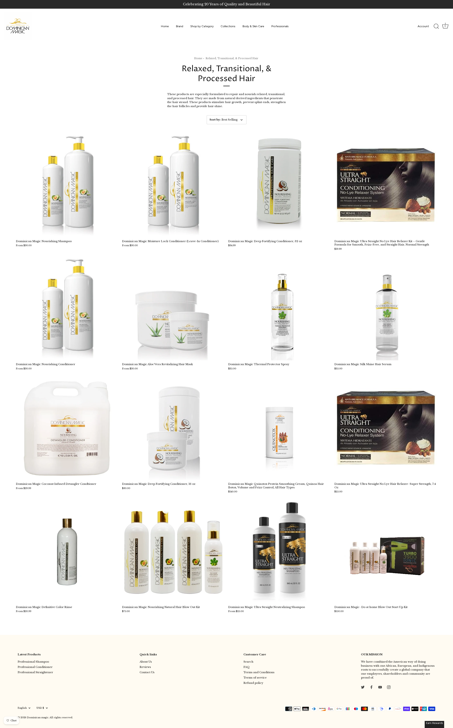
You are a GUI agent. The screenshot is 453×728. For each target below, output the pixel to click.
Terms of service (255, 677)
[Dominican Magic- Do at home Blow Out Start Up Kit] (385, 552)
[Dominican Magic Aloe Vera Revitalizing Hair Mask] (173, 309)
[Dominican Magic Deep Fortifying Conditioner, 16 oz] (173, 429)
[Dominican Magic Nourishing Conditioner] (67, 309)
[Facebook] (371, 687)
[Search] (436, 26)
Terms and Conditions (258, 672)
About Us (146, 661)
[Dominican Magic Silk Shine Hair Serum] (385, 309)
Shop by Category (202, 26)
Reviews (145, 667)
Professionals (280, 26)
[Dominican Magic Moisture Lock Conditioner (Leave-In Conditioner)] (173, 186)
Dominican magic (37, 717)
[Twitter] (363, 687)
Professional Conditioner (35, 667)
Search (248, 661)
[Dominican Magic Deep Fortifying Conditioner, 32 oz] (279, 186)
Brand (179, 26)
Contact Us (147, 672)
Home (165, 26)
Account (423, 26)
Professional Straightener (35, 672)
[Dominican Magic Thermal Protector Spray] (279, 309)
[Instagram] (389, 687)
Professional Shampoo (33, 661)
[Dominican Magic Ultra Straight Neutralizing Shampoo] (279, 552)
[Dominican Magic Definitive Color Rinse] (67, 552)
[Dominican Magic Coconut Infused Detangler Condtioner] (67, 429)
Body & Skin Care (253, 26)
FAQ (246, 667)
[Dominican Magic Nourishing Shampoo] (67, 186)
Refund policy (253, 683)
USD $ (40, 708)
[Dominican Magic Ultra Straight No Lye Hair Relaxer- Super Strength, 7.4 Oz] (385, 429)
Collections (228, 26)
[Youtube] (380, 687)
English (22, 708)
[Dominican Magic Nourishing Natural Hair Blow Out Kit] (173, 552)
